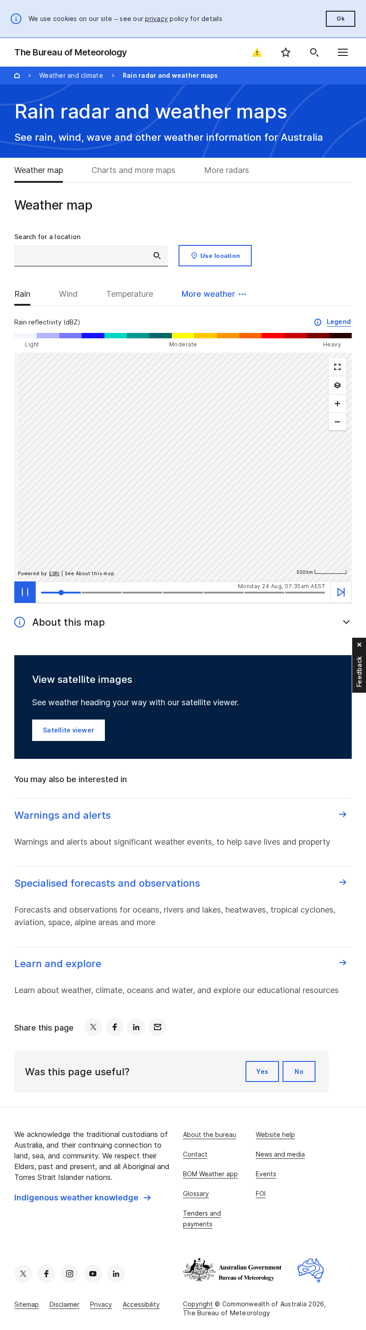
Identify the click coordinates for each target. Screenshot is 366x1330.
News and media (280, 1154)
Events (266, 1174)
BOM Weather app (210, 1174)
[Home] (17, 75)
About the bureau (209, 1134)
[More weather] (337, 385)
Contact (195, 1154)
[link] (82, 1197)
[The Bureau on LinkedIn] (116, 1274)
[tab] (45, 170)
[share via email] (157, 1027)
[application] (183, 467)
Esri (54, 573)
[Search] (314, 52)
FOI (261, 1193)
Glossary (196, 1193)
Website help (275, 1134)
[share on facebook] (115, 1027)
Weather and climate (71, 75)
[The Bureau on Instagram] (70, 1274)
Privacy (101, 1304)
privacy (156, 18)
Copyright (198, 1304)
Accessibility (141, 1304)
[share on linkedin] (136, 1027)
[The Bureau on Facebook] (46, 1274)
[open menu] (343, 52)
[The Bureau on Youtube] (93, 1274)
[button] (213, 294)
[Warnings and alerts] (257, 52)
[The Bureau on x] (23, 1274)
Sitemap (26, 1304)
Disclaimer (64, 1304)
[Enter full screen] (337, 367)
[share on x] (93, 1027)
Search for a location (47, 236)
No (299, 1071)
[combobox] (91, 255)
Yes (262, 1071)
